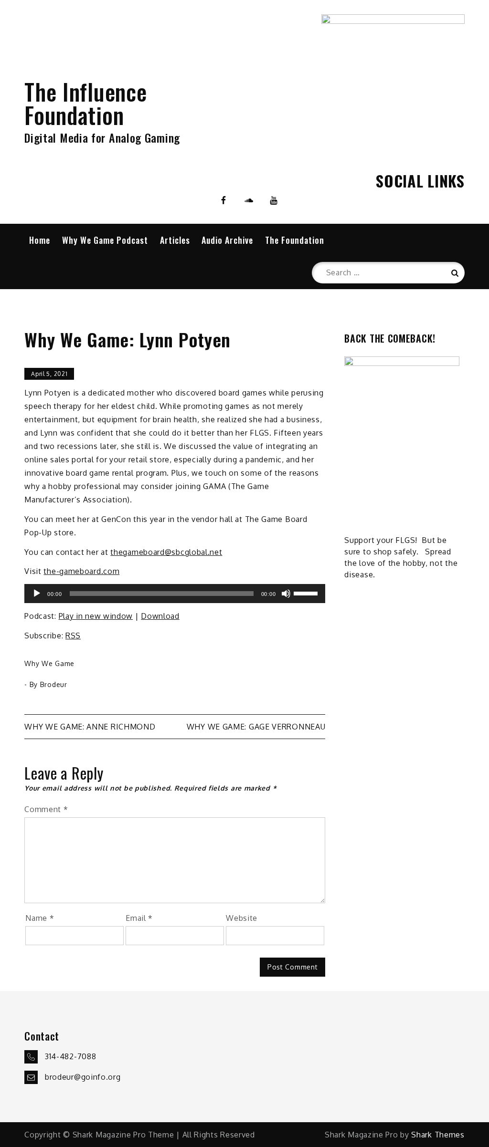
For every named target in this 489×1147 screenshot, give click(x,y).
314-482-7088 (70, 1056)
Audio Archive (227, 240)
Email (139, 918)
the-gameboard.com (81, 571)
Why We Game (49, 663)
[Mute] (286, 593)
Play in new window (96, 616)
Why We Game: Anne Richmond (89, 726)
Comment (46, 809)
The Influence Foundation (85, 103)
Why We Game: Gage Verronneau (256, 726)
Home (39, 240)
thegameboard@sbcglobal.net (166, 552)
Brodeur (53, 684)
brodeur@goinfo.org (83, 1077)
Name (39, 918)
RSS (73, 635)
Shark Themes (437, 1134)
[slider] (307, 592)
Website (241, 918)
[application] (174, 593)
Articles (175, 240)
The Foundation (294, 240)
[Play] (37, 593)
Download (160, 616)
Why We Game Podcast (105, 240)
